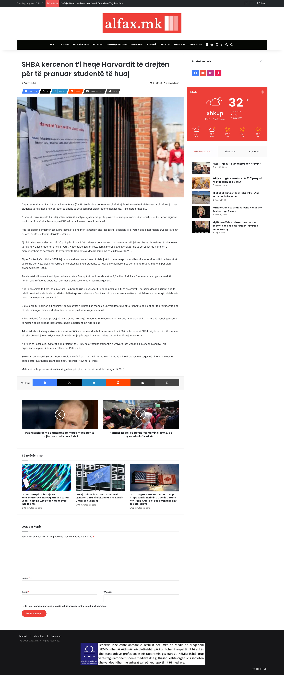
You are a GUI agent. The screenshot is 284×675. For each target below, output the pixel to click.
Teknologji (196, 44)
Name (26, 578)
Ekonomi (97, 44)
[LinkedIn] (94, 382)
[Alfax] (142, 23)
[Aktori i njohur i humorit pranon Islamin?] (201, 168)
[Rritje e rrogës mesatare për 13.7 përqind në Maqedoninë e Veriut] (201, 183)
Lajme (63, 44)
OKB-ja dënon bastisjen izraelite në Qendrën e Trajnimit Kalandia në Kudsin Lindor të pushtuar (109, 3)
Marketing (39, 636)
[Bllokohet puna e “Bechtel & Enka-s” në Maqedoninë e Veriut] (201, 197)
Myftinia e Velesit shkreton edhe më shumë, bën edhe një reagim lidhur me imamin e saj (235, 226)
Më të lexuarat (202, 151)
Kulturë (151, 44)
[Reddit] (118, 382)
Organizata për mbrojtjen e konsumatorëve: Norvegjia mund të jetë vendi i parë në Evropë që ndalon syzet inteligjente (46, 499)
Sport (164, 44)
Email (25, 592)
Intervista (137, 44)
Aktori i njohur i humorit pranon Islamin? (237, 163)
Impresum (56, 636)
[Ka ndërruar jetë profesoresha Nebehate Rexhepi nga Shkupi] (201, 212)
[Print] (167, 382)
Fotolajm (179, 44)
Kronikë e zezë (81, 44)
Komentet (254, 151)
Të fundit (230, 151)
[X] (69, 382)
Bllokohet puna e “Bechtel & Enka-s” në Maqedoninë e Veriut (236, 194)
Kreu (52, 44)
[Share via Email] (142, 382)
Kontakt (23, 636)
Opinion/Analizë (116, 44)
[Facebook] (45, 382)
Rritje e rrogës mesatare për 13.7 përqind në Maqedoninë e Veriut (237, 180)
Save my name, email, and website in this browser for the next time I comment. (65, 606)
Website (108, 592)
